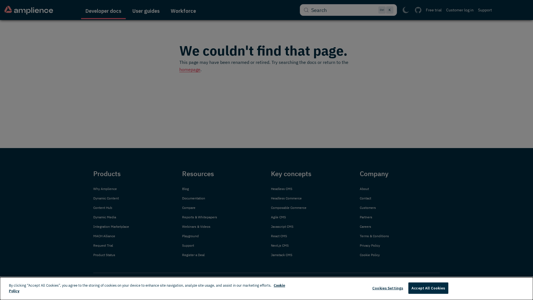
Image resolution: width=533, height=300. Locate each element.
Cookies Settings (387, 288)
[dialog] (266, 288)
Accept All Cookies (428, 288)
